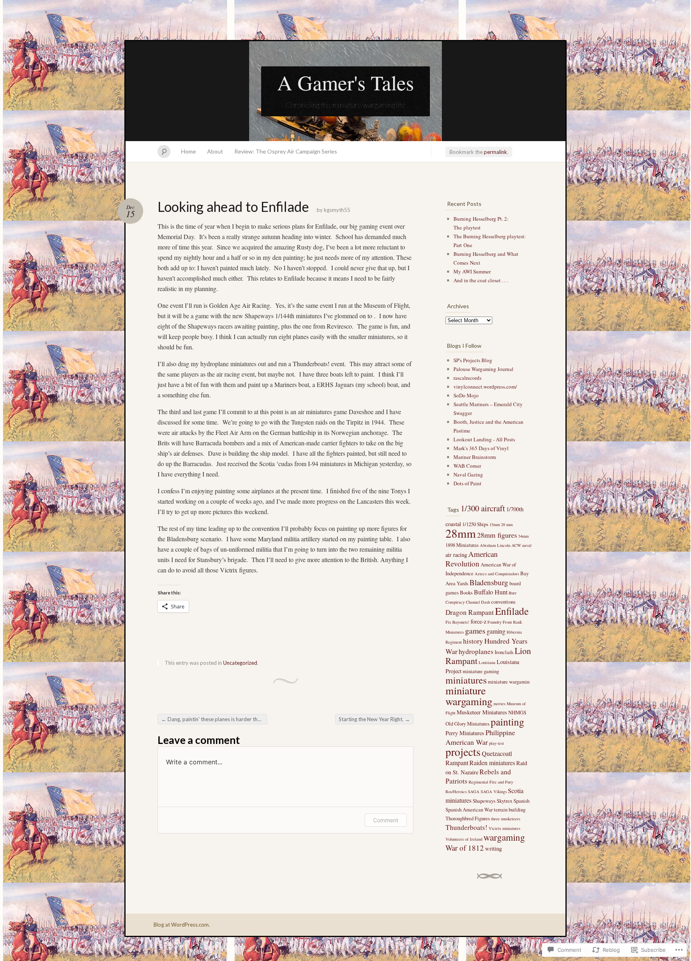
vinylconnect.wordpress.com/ (485, 386)
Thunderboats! (466, 827)
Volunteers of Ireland (463, 839)
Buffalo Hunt (490, 592)
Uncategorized (240, 663)
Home (188, 151)
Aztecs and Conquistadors (497, 573)
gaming (496, 631)
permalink (495, 152)
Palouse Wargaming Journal (483, 369)
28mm (460, 533)
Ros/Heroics (456, 791)
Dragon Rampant (469, 612)
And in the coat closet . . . (480, 280)
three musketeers (505, 818)
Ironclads (504, 652)
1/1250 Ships (475, 524)
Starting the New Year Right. (374, 719)
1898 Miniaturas (462, 544)
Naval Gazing (468, 474)
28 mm (507, 524)
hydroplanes (476, 651)
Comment (385, 820)
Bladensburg (488, 582)
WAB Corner (467, 465)
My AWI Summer (472, 271)
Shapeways (484, 800)
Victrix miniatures (504, 828)
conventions (503, 601)
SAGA (473, 791)
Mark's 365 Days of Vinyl (481, 448)
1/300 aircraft (483, 508)
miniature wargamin (508, 681)
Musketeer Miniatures (482, 712)
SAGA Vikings (494, 791)
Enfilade (512, 611)
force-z (478, 621)
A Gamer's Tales (345, 82)
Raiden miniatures (492, 762)
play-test (496, 743)
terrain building (509, 809)
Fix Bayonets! (457, 622)
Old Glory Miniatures (467, 723)
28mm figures (497, 535)
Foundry (494, 622)
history (473, 641)
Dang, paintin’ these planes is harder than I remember (214, 719)
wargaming (504, 837)
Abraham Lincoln (495, 545)
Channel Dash (478, 602)
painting (507, 721)
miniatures (466, 680)
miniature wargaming (468, 695)
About (215, 151)
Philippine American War (480, 737)
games (475, 630)
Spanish (521, 800)
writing (493, 848)
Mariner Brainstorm (474, 457)
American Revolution (471, 558)
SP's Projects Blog (472, 360)
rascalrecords (467, 377)
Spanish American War (469, 809)
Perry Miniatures (464, 733)
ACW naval (521, 545)
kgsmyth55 (337, 210)
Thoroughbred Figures (467, 818)
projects (463, 751)
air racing (456, 554)
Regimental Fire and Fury (491, 782)
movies (499, 703)
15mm (494, 524)
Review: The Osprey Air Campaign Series (285, 151)
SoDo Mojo (466, 395)
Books (466, 592)
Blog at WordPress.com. (182, 924)
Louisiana (487, 662)
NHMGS (517, 712)
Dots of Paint (467, 483)
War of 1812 (464, 848)
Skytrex (504, 800)
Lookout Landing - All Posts (484, 439)
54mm (523, 536)
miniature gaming (481, 671)
